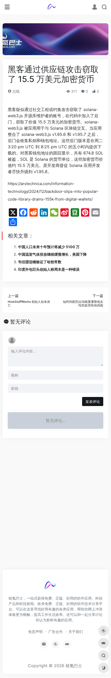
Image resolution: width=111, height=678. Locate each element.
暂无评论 (20, 322)
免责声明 (35, 631)
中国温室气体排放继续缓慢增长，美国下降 (52, 254)
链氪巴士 (74, 665)
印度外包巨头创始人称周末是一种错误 (49, 269)
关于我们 (75, 631)
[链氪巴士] (55, 7)
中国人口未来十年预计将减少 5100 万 (49, 247)
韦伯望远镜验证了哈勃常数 (39, 262)
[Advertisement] (55, 505)
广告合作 (55, 631)
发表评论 (92, 401)
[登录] (94, 7)
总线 (15, 91)
